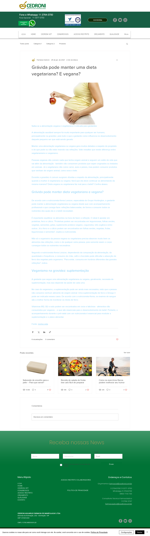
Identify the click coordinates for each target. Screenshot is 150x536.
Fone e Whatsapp (29, 14)
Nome (33, 452)
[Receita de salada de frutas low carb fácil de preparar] (75, 366)
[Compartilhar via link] (50, 332)
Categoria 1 (38, 44)
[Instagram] (125, 20)
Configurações (126, 532)
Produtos (62, 44)
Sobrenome (67, 452)
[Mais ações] (117, 59)
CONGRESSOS (23, 490)
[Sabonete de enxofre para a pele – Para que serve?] (37, 366)
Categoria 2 (50, 44)
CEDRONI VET (23, 488)
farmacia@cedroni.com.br (120, 483)
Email (96, 452)
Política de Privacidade (99, 532)
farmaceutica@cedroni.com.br (118, 504)
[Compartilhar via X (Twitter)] (38, 332)
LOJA (20, 483)
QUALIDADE (22, 497)
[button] (127, 44)
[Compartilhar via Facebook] (33, 332)
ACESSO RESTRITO (25, 493)
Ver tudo (127, 352)
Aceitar (139, 532)
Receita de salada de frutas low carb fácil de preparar (73, 381)
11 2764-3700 (46, 14)
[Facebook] (115, 20)
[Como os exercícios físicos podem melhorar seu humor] (113, 366)
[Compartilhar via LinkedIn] (44, 332)
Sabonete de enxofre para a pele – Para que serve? (35, 381)
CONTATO (21, 500)
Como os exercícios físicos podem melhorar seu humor (112, 381)
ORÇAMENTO (23, 495)
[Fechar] (147, 532)
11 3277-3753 (38, 17)
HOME (20, 486)
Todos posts (24, 44)
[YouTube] (120, 20)
